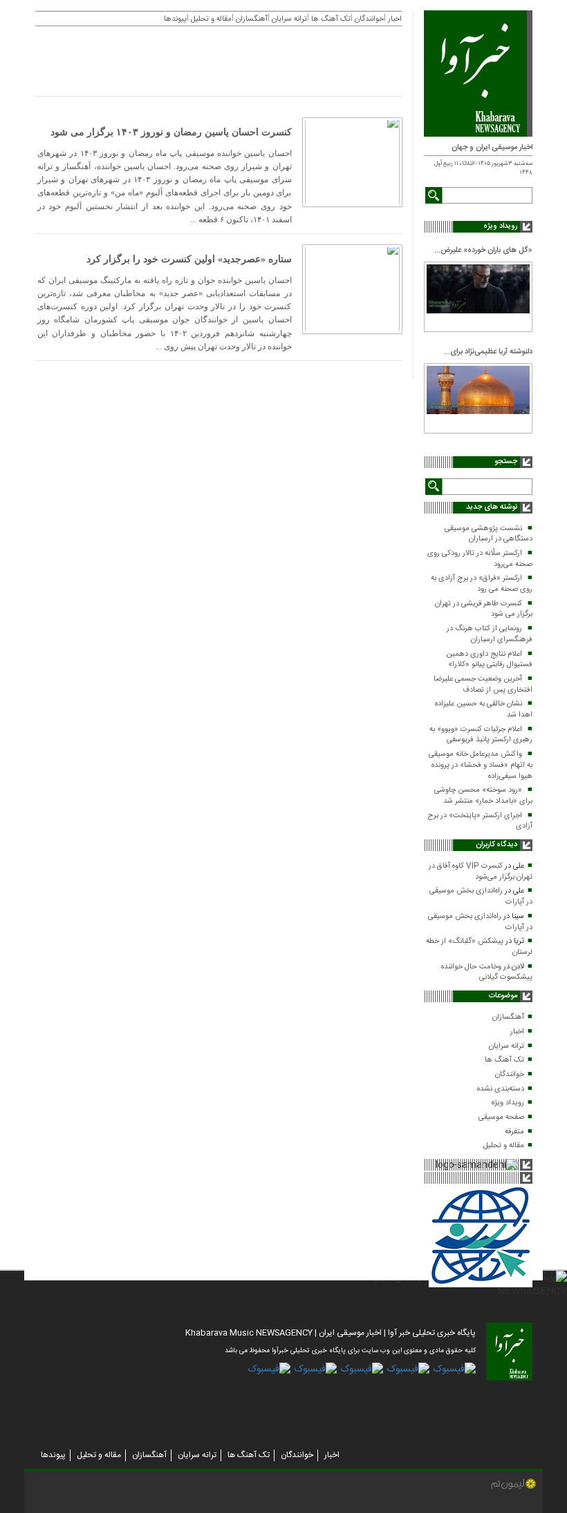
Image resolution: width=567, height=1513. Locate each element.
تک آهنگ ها (504, 1060)
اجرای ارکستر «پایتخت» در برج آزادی (479, 821)
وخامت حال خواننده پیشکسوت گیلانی (486, 972)
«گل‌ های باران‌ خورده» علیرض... (483, 250)
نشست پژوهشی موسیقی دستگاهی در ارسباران (488, 534)
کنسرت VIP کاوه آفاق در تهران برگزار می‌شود (480, 872)
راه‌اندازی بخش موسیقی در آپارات (480, 896)
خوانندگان (509, 1074)
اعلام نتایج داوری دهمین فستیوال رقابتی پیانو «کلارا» (489, 660)
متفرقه (514, 1132)
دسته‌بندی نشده (500, 1089)
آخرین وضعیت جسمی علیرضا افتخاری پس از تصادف (483, 684)
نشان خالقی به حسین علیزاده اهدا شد (483, 709)
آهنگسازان (508, 1017)
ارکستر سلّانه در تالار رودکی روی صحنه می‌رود (479, 559)
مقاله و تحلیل (503, 1146)
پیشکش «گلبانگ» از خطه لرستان (479, 947)
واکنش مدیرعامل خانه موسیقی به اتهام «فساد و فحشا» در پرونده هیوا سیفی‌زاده (480, 765)
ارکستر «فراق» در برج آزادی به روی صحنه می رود (481, 584)
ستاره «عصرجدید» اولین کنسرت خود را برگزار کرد (189, 259)
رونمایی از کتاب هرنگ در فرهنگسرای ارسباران (489, 634)
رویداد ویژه (508, 1103)
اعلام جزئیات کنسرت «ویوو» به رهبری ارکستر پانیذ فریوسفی (480, 735)
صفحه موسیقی (501, 1117)
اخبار (517, 1032)
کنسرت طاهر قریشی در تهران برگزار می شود (483, 609)
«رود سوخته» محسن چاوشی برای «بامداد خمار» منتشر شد (483, 796)
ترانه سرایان (506, 1046)
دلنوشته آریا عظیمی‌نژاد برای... (488, 352)
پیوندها (53, 1455)
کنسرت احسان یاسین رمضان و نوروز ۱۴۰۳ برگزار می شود (171, 132)
